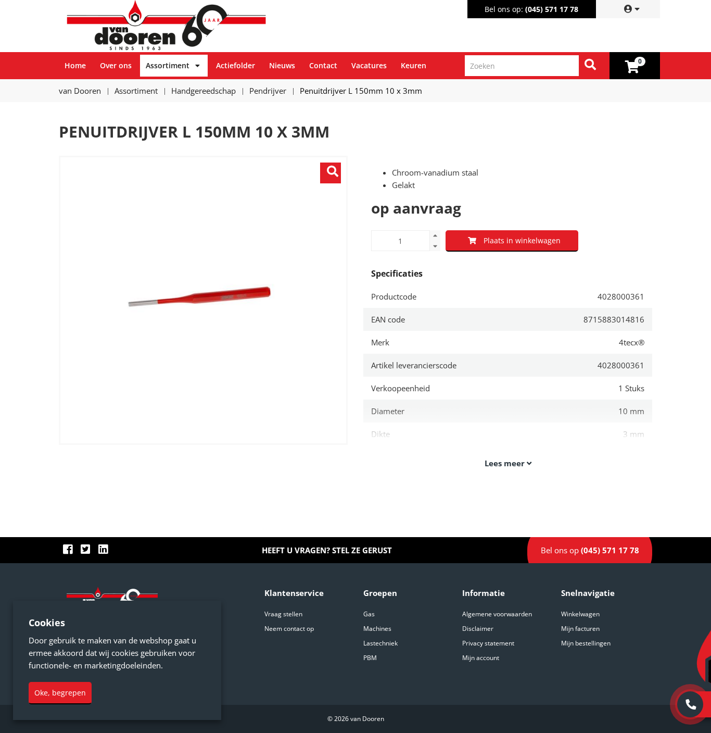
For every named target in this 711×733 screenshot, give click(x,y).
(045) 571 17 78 (551, 9)
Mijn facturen (580, 628)
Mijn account (480, 657)
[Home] (209, 26)
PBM (370, 657)
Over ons (116, 65)
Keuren (413, 65)
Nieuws (282, 65)
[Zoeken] (590, 65)
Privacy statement (488, 643)
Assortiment (167, 65)
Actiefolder (235, 65)
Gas (369, 614)
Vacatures (369, 65)
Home (75, 65)
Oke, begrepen (60, 693)
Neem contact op (289, 628)
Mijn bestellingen (586, 643)
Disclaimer (477, 628)
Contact (323, 65)
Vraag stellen (283, 614)
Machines (377, 628)
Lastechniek (380, 643)
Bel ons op (590, 550)
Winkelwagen (580, 614)
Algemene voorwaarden (497, 614)
